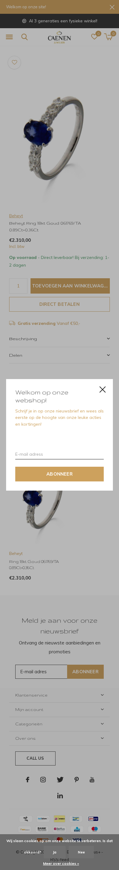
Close (102, 389)
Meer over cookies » (61, 863)
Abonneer (59, 474)
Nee (81, 852)
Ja (54, 852)
